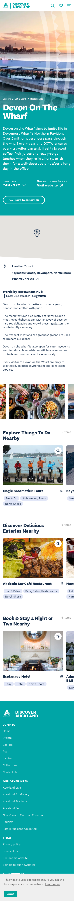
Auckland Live (12, 788)
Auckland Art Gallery (16, 794)
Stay (8, 684)
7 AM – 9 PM (11, 185)
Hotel (20, 684)
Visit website (47, 185)
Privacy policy (12, 844)
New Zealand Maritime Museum (23, 815)
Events (7, 738)
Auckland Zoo (11, 808)
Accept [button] (10, 893)
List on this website (15, 858)
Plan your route (23, 279)
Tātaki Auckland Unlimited (20, 829)
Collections (10, 765)
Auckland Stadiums (15, 801)
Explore (7, 98)
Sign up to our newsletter (19, 865)
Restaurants (36, 98)
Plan (5, 751)
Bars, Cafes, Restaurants (41, 591)
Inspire (7, 758)
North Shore (13, 503)
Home (6, 731)
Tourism (8, 822)
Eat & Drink (20, 98)
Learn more (52, 884)
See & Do (11, 498)
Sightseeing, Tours (34, 498)
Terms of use (11, 851)
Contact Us (10, 772)
